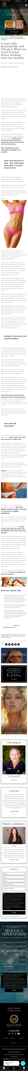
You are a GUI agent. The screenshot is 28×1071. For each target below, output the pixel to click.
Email (24, 1069)
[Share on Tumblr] (12, 644)
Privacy (14, 916)
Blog (6, 36)
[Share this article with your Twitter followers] (9, 644)
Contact (21, 1038)
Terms (18, 916)
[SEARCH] (26, 1)
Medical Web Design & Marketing (13, 1054)
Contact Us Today (14, 859)
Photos (4, 1069)
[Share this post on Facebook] (6, 644)
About (12, 1038)
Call (14, 1069)
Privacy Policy (7, 906)
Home (2, 36)
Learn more (14, 780)
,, (14, 1009)
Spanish (2, 0)
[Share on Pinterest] (15, 644)
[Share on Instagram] (18, 644)
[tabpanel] (14, 710)
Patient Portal (8, 0)
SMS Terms (16, 906)
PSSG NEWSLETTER (13, 655)
